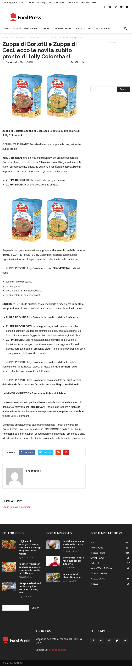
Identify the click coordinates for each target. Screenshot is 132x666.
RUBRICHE (106, 29)
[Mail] (110, 7)
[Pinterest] (115, 7)
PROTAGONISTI (63, 29)
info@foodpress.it (58, 649)
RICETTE (80, 29)
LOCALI (46, 29)
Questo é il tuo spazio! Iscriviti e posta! (46, 2)
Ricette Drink (97, 578)
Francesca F (11, 62)
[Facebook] (104, 7)
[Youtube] (127, 7)
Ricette (94, 583)
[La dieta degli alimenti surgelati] (53, 577)
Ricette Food (97, 552)
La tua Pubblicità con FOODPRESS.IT (84, 2)
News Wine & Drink (101, 568)
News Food (96, 547)
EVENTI (91, 29)
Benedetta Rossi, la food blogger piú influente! (74, 561)
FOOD (15, 29)
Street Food (97, 558)
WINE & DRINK (31, 29)
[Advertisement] (89, 17)
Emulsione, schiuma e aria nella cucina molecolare (73, 544)
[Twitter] (121, 7)
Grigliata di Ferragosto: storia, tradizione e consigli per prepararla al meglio (30, 547)
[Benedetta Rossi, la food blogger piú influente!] (53, 561)
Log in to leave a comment (16, 506)
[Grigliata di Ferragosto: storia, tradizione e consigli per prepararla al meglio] (9, 544)
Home (7, 29)
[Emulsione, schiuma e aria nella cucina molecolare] (53, 544)
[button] (125, 29)
